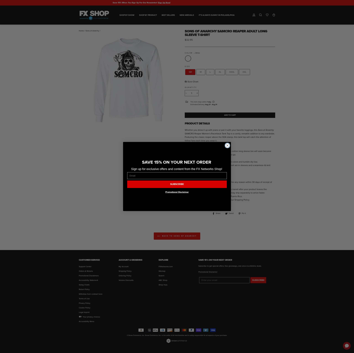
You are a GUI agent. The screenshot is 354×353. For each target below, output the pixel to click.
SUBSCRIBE (177, 184)
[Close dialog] (227, 145)
